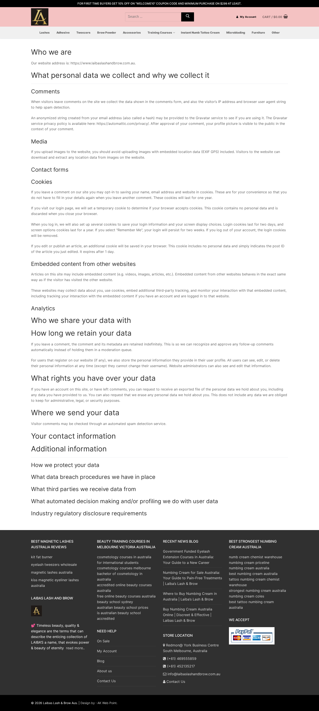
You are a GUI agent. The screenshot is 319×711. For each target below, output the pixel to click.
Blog (100, 661)
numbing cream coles (246, 596)
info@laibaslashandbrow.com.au (193, 674)
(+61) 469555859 (181, 658)
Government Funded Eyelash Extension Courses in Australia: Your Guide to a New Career (188, 557)
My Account (248, 16)
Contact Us (106, 681)
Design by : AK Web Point (99, 703)
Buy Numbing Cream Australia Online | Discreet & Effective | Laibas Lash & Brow (187, 615)
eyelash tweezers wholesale (54, 564)
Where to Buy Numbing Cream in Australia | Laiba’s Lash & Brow (190, 596)
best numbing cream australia (253, 573)
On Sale (103, 641)
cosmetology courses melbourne (124, 568)
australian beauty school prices (122, 607)
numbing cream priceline (249, 562)
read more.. (75, 648)
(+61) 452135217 (180, 666)
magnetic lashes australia (51, 572)
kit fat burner (42, 557)
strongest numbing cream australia (257, 590)
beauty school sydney (115, 602)
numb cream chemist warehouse (255, 557)
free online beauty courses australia (126, 596)
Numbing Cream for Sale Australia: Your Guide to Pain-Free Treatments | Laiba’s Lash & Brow (192, 578)
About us (104, 671)
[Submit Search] (187, 16)
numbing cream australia (249, 568)
